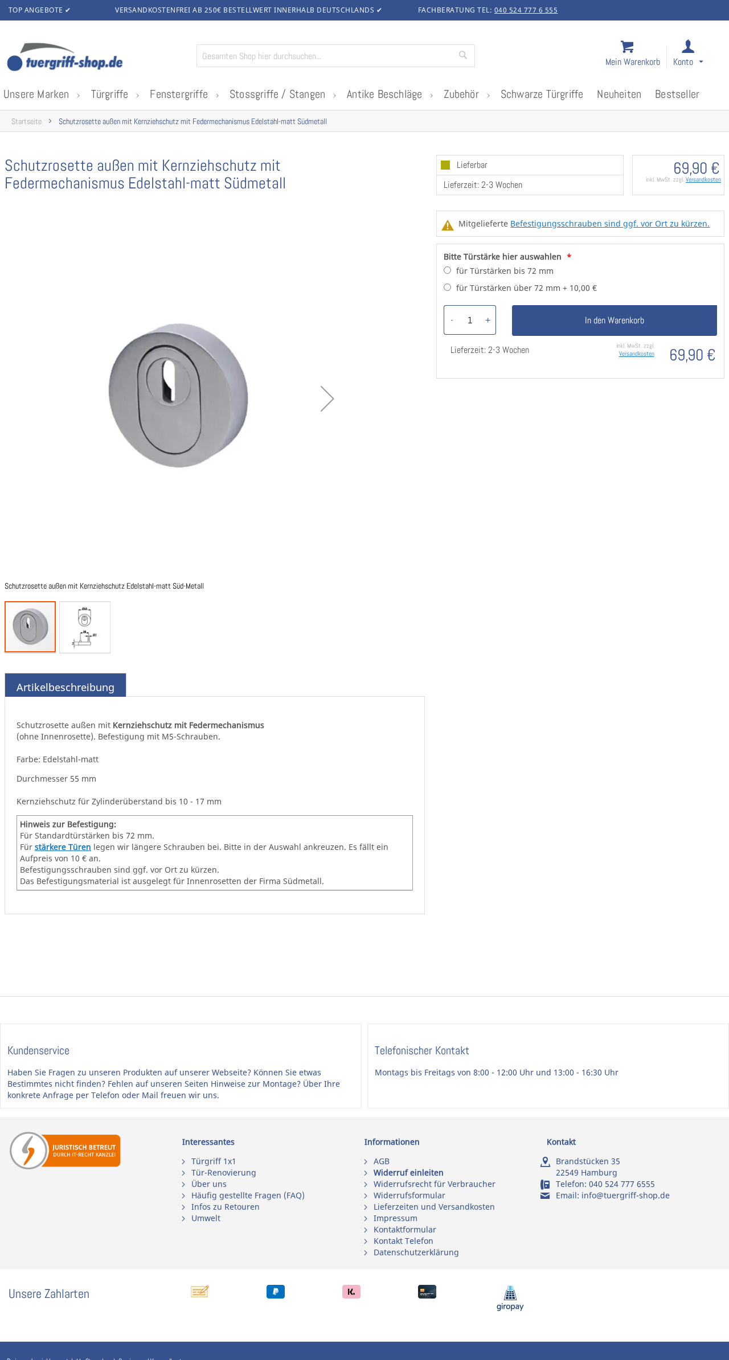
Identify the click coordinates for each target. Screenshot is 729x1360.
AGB (382, 1161)
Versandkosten (703, 179)
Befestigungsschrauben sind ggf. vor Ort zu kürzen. (610, 223)
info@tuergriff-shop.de (625, 1195)
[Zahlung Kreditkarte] (427, 1295)
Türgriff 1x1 (213, 1161)
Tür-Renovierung (223, 1172)
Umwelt (205, 1218)
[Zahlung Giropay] (510, 1308)
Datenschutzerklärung (416, 1252)
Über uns (209, 1183)
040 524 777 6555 (622, 1183)
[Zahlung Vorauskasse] (200, 1295)
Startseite (26, 121)
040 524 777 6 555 (526, 10)
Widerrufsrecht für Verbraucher (434, 1183)
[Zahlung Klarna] (351, 1295)
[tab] (65, 688)
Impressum (395, 1218)
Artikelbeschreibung (65, 687)
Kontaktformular (405, 1229)
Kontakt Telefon (403, 1240)
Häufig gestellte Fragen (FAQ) (248, 1195)
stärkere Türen (63, 846)
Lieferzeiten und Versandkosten (434, 1206)
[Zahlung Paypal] (276, 1295)
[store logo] (97, 58)
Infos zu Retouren (225, 1206)
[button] (698, 57)
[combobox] (335, 55)
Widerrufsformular (409, 1195)
